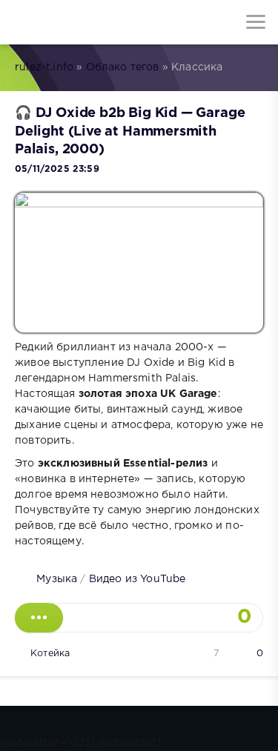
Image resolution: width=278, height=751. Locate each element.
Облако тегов (122, 67)
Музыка (56, 579)
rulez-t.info (44, 67)
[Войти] (66, 22)
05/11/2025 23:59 (57, 169)
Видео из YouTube (137, 579)
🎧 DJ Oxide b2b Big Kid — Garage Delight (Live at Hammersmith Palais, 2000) (130, 131)
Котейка (50, 654)
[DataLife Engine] (22, 22)
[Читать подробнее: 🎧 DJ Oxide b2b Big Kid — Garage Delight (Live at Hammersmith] (39, 617)
